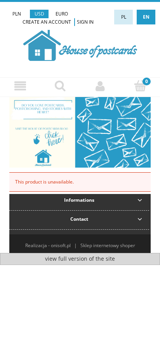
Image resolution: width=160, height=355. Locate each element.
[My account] (100, 86)
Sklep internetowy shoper (107, 245)
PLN (16, 13)
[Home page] (80, 44)
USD (39, 13)
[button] (20, 86)
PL (123, 17)
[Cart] (140, 86)
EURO (62, 13)
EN (146, 17)
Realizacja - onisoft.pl (48, 245)
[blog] (80, 132)
